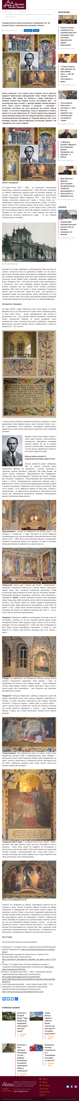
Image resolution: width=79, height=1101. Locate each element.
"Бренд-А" (74, 1099)
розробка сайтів (61, 1099)
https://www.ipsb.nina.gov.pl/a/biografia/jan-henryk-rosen (22, 992)
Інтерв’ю (42, 1094)
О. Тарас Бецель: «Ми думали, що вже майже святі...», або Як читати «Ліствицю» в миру (67, 73)
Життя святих (44, 1088)
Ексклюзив (28, 30)
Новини (36, 30)
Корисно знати (44, 1091)
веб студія (68, 1099)
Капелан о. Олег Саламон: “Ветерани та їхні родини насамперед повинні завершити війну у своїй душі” (22, 1058)
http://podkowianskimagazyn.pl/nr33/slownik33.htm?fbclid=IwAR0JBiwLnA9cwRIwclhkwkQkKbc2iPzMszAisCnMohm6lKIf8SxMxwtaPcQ (28, 979)
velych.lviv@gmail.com (20, 1091)
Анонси (44, 1082)
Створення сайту (50, 1099)
